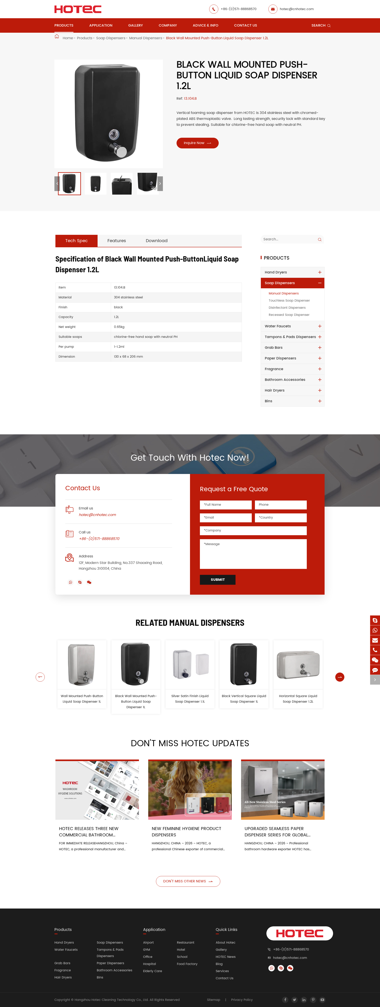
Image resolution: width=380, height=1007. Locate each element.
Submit (218, 580)
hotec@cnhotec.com (297, 9)
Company (168, 25)
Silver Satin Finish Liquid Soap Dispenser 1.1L (190, 699)
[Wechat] (375, 660)
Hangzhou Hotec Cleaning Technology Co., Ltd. (112, 999)
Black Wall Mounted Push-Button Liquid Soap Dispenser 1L (136, 702)
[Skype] (375, 620)
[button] (57, 183)
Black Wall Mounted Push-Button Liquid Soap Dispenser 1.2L (217, 38)
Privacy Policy (242, 999)
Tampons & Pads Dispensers (290, 337)
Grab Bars (274, 348)
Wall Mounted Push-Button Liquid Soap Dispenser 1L (82, 699)
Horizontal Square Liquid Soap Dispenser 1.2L (298, 699)
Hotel (181, 949)
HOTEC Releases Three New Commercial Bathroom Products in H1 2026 (89, 832)
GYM (146, 949)
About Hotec (226, 942)
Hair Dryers (275, 390)
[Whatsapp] (375, 630)
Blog (219, 964)
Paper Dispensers (280, 358)
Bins (268, 401)
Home (68, 38)
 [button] (40, 677)
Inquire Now (197, 143)
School (182, 956)
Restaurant (185, 942)
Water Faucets (278, 326)
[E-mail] (375, 640)
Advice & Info (205, 25)
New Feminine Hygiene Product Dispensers (186, 832)
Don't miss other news (188, 881)
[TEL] (375, 650)
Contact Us (245, 25)
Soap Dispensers (110, 38)
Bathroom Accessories (285, 380)
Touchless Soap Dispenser (289, 300)
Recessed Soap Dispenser (289, 314)
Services (222, 971)
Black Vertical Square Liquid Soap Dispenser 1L (244, 699)
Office (147, 956)
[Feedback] (375, 670)
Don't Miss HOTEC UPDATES (190, 744)
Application (100, 25)
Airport (148, 942)
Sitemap (213, 999)
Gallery (135, 25)
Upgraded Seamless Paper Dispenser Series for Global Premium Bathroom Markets (277, 832)
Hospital (149, 964)
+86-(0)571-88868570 (238, 9)
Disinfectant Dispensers (287, 307)
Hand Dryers (276, 272)
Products (63, 25)
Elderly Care (152, 971)
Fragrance (274, 369)
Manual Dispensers (145, 38)
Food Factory (187, 964)
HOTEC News (226, 956)
